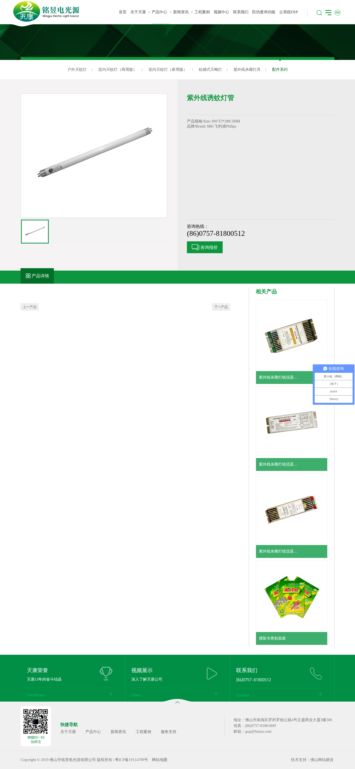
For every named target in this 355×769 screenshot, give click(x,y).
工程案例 (143, 732)
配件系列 (280, 69)
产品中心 (93, 732)
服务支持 (168, 732)
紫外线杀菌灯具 (247, 69)
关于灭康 (68, 732)
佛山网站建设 (322, 760)
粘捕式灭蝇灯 (210, 69)
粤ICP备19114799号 (131, 760)
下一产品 (221, 307)
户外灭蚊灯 (77, 69)
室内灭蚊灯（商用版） (117, 69)
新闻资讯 (118, 732)
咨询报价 (208, 247)
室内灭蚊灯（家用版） (168, 69)
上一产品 (29, 307)
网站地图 (159, 760)
